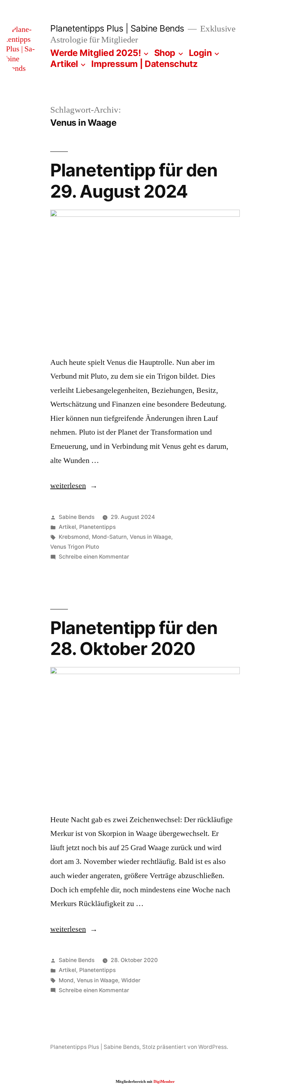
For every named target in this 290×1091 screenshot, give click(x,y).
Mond (66, 980)
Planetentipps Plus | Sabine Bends (117, 28)
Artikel (64, 63)
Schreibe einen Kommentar (94, 556)
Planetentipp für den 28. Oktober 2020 (134, 638)
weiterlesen (71, 486)
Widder (130, 980)
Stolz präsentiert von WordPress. (185, 1047)
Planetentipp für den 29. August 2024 (134, 180)
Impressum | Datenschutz (144, 63)
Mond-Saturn (109, 536)
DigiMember (164, 1081)
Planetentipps (97, 527)
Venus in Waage (150, 536)
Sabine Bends (76, 517)
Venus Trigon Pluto (74, 546)
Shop (164, 52)
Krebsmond (74, 536)
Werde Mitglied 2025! (95, 52)
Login (200, 52)
